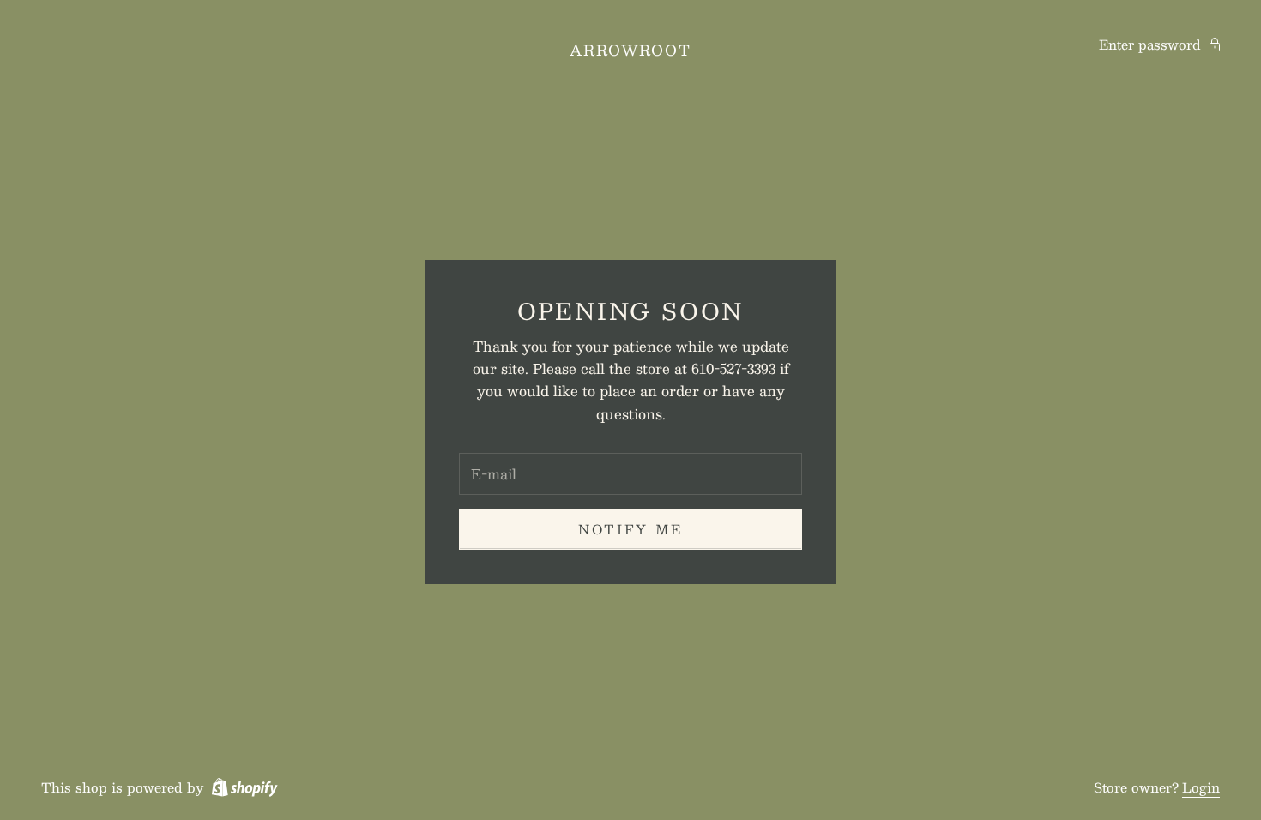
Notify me (630, 529)
